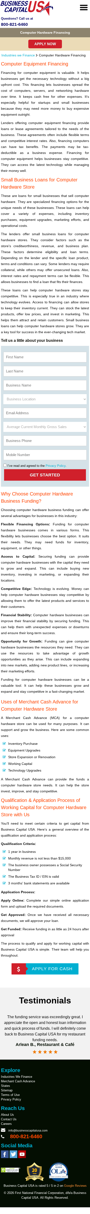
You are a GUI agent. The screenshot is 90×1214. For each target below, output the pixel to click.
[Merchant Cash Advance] (27, 15)
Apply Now (45, 44)
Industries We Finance (16, 1076)
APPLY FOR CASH (52, 968)
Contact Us (9, 1119)
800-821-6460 (14, 24)
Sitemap (6, 1090)
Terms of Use (10, 1095)
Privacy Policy (56, 466)
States (5, 1086)
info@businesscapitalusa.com (28, 1130)
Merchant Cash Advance (18, 1081)
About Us (7, 1114)
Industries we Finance (18, 55)
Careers (6, 1124)
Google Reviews (75, 1185)
